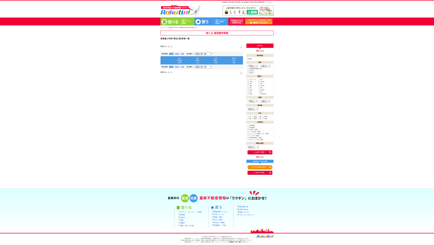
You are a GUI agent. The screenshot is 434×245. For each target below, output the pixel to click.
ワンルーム (253, 79)
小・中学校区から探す (172, 27)
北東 (255, 116)
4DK (251, 94)
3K (261, 88)
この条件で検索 (258, 152)
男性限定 (252, 125)
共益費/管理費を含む (256, 68)
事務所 (182, 223)
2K (261, 83)
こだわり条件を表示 (259, 167)
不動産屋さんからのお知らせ (237, 21)
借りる (177, 22)
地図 (182, 54)
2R (250, 83)
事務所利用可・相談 (256, 137)
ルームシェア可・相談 (256, 139)
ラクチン (175, 10)
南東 (265, 116)
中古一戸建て (218, 220)
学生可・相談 (254, 129)
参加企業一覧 (243, 207)
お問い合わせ (243, 209)
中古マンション (219, 214)
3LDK (262, 90)
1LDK (262, 81)
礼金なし (252, 70)
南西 (255, 118)
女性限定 (252, 127)
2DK (251, 86)
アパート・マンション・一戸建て (191, 212)
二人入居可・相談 (255, 131)
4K (261, 92)
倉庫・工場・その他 (186, 225)
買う (211, 22)
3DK (251, 90)
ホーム (162, 27)
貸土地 (182, 217)
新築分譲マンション (220, 212)
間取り (177, 54)
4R (250, 92)
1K (261, 79)
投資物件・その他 (220, 225)
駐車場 (182, 215)
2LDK (262, 86)
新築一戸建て (218, 217)
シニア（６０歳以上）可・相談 (259, 133)
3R (250, 88)
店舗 (181, 220)
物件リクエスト (244, 212)
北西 (265, 118)
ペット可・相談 (254, 135)
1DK (251, 81)
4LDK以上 (264, 94)
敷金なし (252, 73)
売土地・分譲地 (219, 222)
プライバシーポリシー (246, 215)
